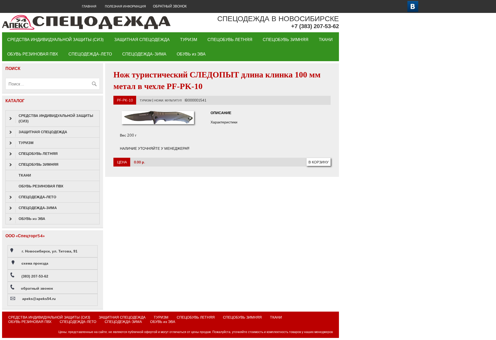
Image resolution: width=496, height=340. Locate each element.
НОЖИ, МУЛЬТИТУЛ (168, 100)
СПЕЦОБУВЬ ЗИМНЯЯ (285, 39)
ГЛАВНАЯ (89, 6)
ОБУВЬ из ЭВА (191, 54)
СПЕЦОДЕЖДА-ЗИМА (144, 54)
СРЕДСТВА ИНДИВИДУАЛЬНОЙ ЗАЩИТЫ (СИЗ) (55, 39)
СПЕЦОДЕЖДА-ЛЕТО (90, 54)
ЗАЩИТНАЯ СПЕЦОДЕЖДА (142, 39)
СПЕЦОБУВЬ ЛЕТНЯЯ (229, 39)
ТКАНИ (326, 39)
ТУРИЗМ (188, 39)
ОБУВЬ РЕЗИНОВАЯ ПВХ (32, 54)
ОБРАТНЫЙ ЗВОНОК (170, 6)
